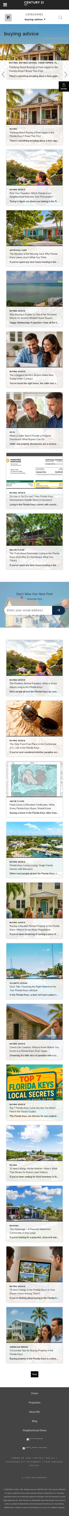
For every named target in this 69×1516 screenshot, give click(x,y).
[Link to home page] (34, 5)
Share (64, 89)
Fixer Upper (45, 63)
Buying (13, 63)
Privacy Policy (44, 1458)
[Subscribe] (58, 610)
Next (34, 1374)
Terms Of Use (21, 1458)
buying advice (28, 63)
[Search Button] (60, 17)
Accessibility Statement (23, 1462)
